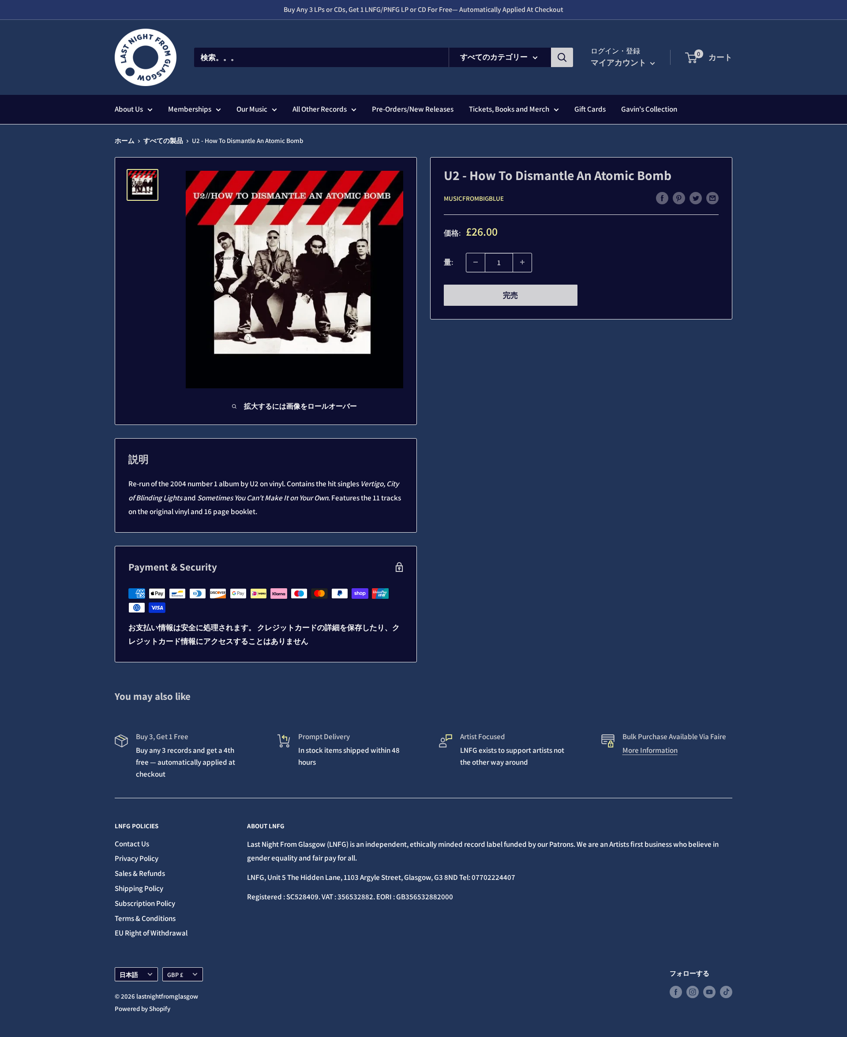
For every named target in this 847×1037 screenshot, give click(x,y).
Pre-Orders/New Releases (412, 109)
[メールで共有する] (712, 198)
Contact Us (132, 844)
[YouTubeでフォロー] (709, 991)
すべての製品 (163, 140)
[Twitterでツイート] (696, 198)
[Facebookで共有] (662, 198)
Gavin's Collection (649, 109)
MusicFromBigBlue (474, 198)
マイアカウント (619, 62)
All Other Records (319, 109)
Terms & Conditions (145, 918)
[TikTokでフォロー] (726, 991)
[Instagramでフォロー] (692, 991)
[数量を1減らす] (475, 262)
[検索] (562, 57)
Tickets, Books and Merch (509, 109)
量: (448, 262)
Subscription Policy (145, 903)
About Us (129, 109)
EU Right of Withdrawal (151, 933)
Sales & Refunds (140, 873)
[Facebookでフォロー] (676, 991)
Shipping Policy (139, 888)
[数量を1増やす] (522, 262)
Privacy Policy (136, 858)
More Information (650, 750)
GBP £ (175, 974)
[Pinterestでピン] (679, 198)
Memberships (189, 109)
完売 (510, 295)
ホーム (125, 140)
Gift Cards (590, 109)
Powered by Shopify (142, 1008)
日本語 (129, 974)
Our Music (251, 109)
